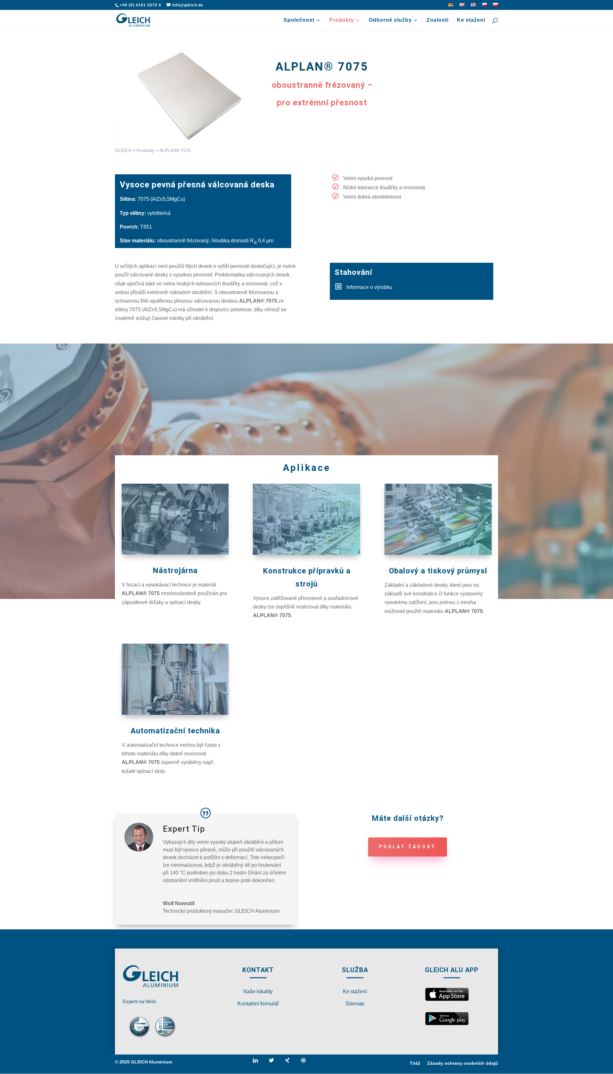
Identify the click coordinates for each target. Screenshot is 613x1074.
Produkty (341, 20)
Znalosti (438, 20)
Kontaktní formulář (258, 1003)
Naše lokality (258, 991)
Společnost (299, 20)
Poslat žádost (407, 846)
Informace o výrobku (369, 287)
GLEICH (123, 150)
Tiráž (415, 1063)
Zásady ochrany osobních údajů (462, 1063)
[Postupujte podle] (258, 1063)
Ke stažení (471, 20)
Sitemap (354, 1003)
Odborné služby (390, 20)
